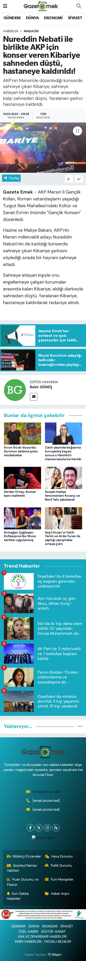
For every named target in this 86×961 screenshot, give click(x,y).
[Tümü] (80, 726)
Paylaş (14, 178)
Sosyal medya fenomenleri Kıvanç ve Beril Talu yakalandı (62, 496)
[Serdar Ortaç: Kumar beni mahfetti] (22, 477)
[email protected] (46, 791)
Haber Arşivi (60, 893)
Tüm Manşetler (61, 879)
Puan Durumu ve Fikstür (23, 882)
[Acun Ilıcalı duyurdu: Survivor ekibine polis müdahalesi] (22, 433)
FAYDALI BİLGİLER (57, 941)
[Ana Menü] (5, 5)
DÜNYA (32, 18)
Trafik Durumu (61, 865)
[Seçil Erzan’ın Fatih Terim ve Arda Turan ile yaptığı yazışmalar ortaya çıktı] (63, 517)
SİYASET (75, 18)
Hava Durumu (62, 856)
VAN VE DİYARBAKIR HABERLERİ (42, 936)
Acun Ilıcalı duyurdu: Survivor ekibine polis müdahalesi (21, 451)
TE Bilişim (54, 954)
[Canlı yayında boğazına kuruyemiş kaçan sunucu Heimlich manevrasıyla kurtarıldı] (63, 433)
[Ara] (78, 6)
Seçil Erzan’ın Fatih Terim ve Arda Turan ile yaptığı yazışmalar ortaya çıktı (62, 538)
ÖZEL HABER (28, 931)
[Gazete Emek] (41, 5)
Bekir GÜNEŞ (41, 387)
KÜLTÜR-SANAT (53, 931)
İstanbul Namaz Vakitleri (22, 868)
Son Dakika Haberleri (18, 896)
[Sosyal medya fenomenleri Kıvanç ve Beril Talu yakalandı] (63, 477)
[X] (39, 827)
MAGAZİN (31, 31)
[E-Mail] (33, 397)
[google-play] (43, 838)
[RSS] (56, 827)
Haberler (10, 31)
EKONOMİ (53, 18)
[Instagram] (47, 827)
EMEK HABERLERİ (28, 941)
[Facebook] (30, 827)
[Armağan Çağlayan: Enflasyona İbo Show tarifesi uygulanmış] (22, 517)
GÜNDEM (11, 18)
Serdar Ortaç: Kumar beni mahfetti (20, 494)
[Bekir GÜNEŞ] (15, 389)
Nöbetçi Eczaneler (27, 856)
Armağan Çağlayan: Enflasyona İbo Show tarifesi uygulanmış (20, 536)
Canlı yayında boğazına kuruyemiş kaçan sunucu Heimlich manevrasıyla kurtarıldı (63, 453)
